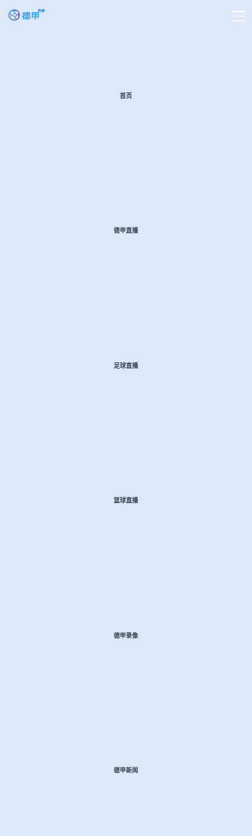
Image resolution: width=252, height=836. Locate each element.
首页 (126, 95)
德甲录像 (126, 635)
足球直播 (126, 365)
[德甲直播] (26, 18)
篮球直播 (126, 500)
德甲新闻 (126, 770)
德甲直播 (126, 230)
